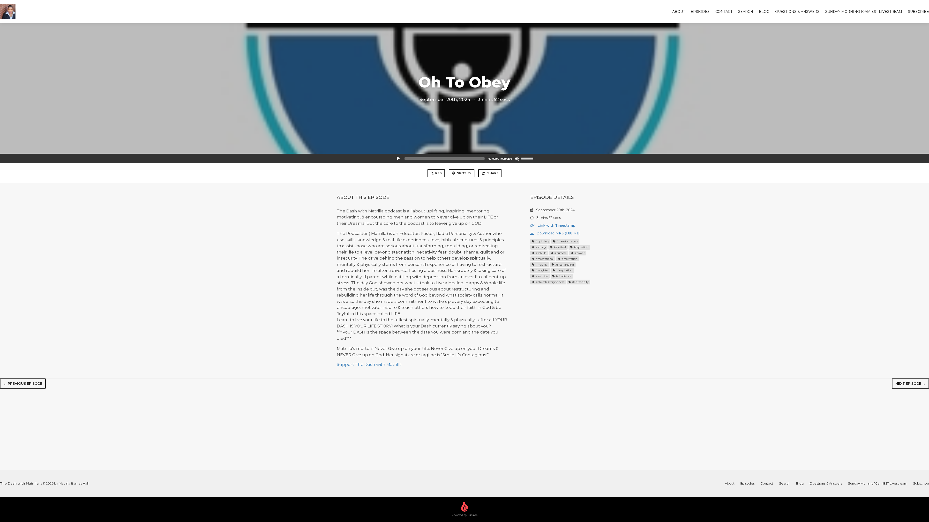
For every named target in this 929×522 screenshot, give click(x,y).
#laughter (541, 270)
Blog (764, 11)
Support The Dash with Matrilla (369, 364)
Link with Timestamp (556, 225)
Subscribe (918, 11)
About (678, 11)
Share (492, 173)
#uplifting (542, 241)
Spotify (464, 173)
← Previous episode (22, 383)
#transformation (567, 241)
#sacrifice (541, 276)
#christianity (580, 282)
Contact (723, 11)
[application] (464, 158)
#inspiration (564, 270)
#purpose (560, 253)
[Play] (398, 158)
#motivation (569, 259)
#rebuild (541, 253)
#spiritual (559, 247)
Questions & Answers (797, 11)
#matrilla (541, 264)
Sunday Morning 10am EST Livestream (863, 11)
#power (579, 253)
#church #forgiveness (549, 282)
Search (745, 11)
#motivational (544, 259)
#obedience (563, 276)
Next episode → (910, 383)
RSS (438, 173)
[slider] (528, 158)
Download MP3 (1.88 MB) (558, 233)
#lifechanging (564, 264)
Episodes (700, 11)
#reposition (580, 247)
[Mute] (517, 158)
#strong (540, 247)
